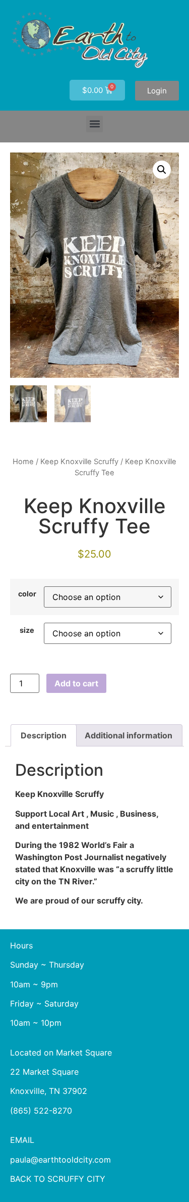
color (27, 593)
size (27, 630)
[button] (94, 124)
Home (23, 461)
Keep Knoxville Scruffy (79, 461)
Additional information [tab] (128, 735)
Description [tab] (44, 735)
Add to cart (76, 683)
